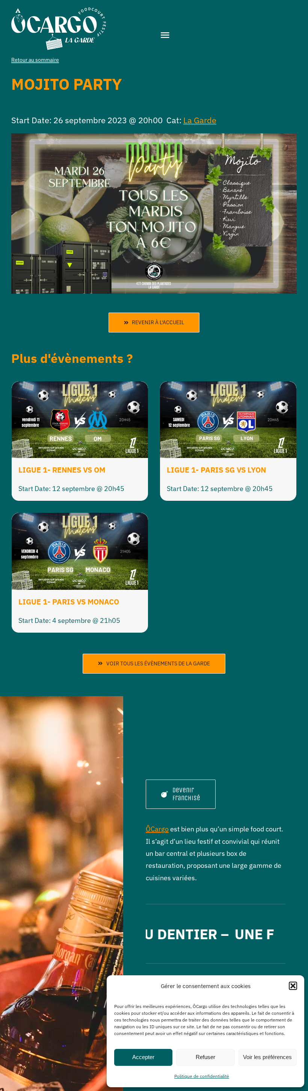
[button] (293, 986)
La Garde (199, 120)
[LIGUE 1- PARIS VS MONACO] (80, 518)
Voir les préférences (267, 1057)
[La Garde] (58, 10)
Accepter (143, 1057)
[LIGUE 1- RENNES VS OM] (80, 387)
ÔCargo (157, 829)
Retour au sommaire (35, 59)
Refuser (205, 1057)
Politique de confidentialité (201, 1076)
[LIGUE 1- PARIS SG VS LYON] (228, 387)
